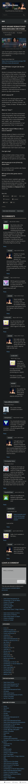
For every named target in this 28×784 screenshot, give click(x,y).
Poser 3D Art (7, 656)
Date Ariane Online (9, 682)
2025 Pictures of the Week (11, 763)
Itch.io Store (7, 711)
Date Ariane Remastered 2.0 (11, 598)
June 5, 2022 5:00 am (18, 437)
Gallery (5, 760)
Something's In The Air (10, 662)
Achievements (7, 751)
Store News (20, 211)
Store (5, 710)
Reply (4, 246)
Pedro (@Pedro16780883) (11, 402)
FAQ (5, 735)
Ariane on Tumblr (8, 620)
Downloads (7, 719)
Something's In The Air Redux (12, 663)
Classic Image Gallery (9, 777)
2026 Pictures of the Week (11, 761)
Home (5, 706)
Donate (6, 713)
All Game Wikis (8, 607)
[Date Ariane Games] (14, 9)
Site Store (6, 708)
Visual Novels (7, 671)
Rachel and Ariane (9, 658)
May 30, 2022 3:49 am (9, 464)
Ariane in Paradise (9, 630)
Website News (7, 672)
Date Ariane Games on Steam (12, 616)
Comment (21, 581)
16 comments (8, 34)
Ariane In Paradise (9, 602)
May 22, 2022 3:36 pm (15, 386)
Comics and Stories (9, 633)
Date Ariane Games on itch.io (12, 613)
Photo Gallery (7, 776)
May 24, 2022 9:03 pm (9, 404)
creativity (6, 635)
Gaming (6, 646)
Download (6, 733)
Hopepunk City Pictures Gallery (12, 774)
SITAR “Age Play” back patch (11, 729)
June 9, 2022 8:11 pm (12, 511)
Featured (6, 644)
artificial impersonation (10, 631)
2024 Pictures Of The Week (11, 765)
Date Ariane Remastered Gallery (12, 770)
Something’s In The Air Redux (12, 600)
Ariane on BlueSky (9, 618)
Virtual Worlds (7, 669)
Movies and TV (8, 651)
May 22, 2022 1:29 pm (15, 358)
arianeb (20, 32)
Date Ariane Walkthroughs (11, 686)
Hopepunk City (8, 604)
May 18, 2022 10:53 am (19, 250)
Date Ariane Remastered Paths (12, 689)
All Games (6, 691)
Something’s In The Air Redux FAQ (13, 728)
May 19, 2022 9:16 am (15, 277)
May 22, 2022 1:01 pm (19, 335)
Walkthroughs (8, 736)
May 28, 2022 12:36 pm (18, 417)
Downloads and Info (9, 726)
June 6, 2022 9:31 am (19, 492)
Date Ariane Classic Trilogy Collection (14, 609)
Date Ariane (7, 637)
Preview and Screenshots (11, 738)
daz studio (6, 642)
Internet (6, 649)
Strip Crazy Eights (8, 606)
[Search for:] (14, 15)
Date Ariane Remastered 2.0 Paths (13, 695)
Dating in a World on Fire (10, 640)
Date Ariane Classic (9, 693)
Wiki (5, 758)
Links (5, 779)
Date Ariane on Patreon (10, 615)
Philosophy (7, 655)
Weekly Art (7, 674)
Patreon (6, 653)
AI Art (5, 628)
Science (6, 660)
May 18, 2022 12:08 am (14, 221)
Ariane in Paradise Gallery (11, 772)
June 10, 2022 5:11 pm (19, 544)
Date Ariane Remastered (9, 211)
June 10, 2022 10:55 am (18, 531)
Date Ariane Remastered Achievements (14, 722)
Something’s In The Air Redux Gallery (14, 769)
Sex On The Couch (9, 698)
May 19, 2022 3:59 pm (19, 295)
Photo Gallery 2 (8, 767)
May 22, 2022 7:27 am (17, 317)
